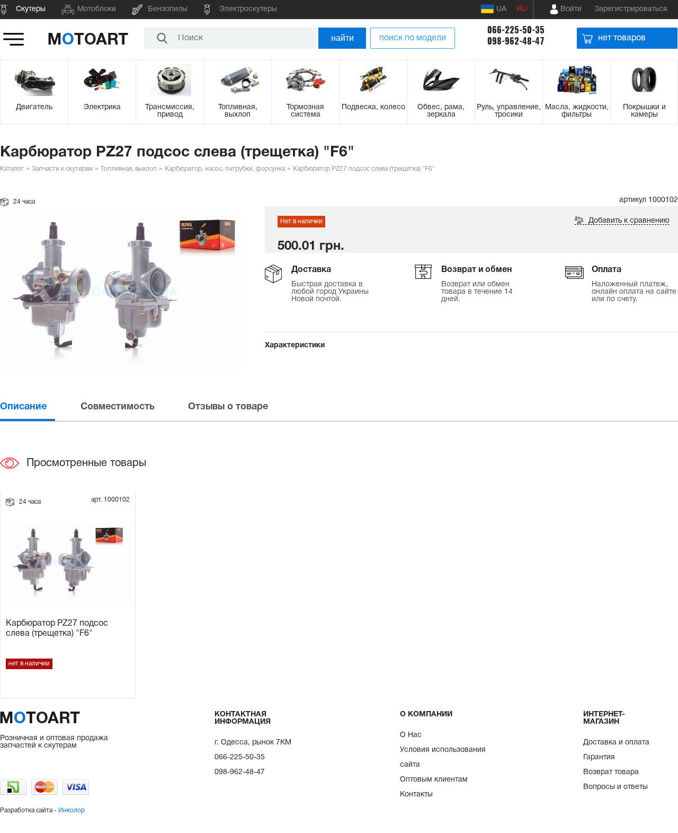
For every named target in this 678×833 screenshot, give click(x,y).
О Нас (411, 735)
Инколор (71, 810)
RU (522, 9)
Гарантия (599, 757)
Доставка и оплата (616, 742)
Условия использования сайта (443, 757)
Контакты (416, 794)
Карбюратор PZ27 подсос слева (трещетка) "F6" (57, 628)
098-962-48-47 (516, 41)
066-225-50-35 (516, 30)
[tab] (39, 407)
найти (342, 37)
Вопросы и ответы (615, 787)
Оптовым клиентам (434, 779)
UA (501, 9)
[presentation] (39, 407)
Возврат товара (611, 772)
